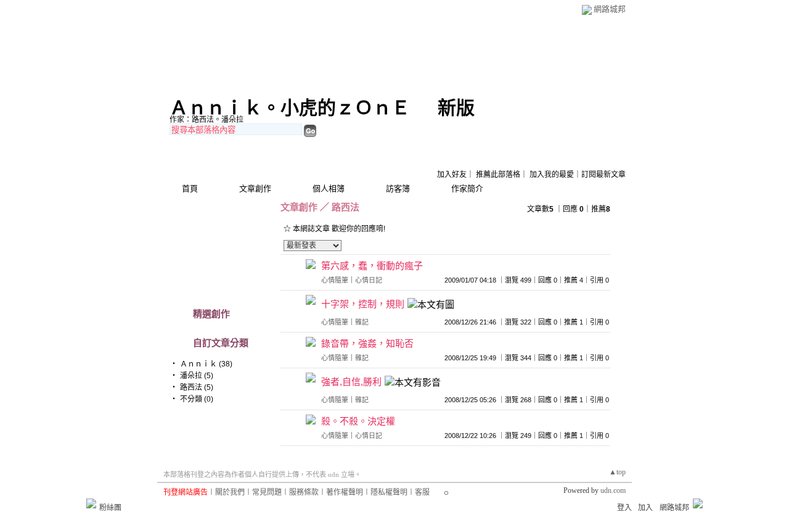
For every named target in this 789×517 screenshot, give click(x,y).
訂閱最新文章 (603, 174)
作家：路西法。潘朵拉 (206, 119)
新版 (456, 107)
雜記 (362, 322)
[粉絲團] (91, 503)
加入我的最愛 (551, 174)
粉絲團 (110, 507)
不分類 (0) (196, 399)
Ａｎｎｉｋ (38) (206, 364)
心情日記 (368, 280)
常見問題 (267, 492)
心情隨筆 (334, 280)
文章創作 (255, 188)
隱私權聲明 (388, 492)
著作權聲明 (344, 492)
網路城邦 (610, 9)
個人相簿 (329, 188)
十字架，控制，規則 (362, 304)
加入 (645, 507)
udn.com (613, 490)
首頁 (190, 188)
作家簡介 (467, 188)
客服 (422, 492)
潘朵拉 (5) (196, 375)
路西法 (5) (196, 387)
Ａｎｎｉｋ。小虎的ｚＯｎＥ (290, 107)
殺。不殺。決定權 (358, 421)
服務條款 (304, 492)
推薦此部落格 (498, 174)
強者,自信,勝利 (351, 381)
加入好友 (452, 174)
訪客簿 (398, 188)
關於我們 (230, 492)
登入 (624, 507)
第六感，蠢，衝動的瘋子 (372, 265)
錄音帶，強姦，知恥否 (367, 343)
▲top (617, 472)
